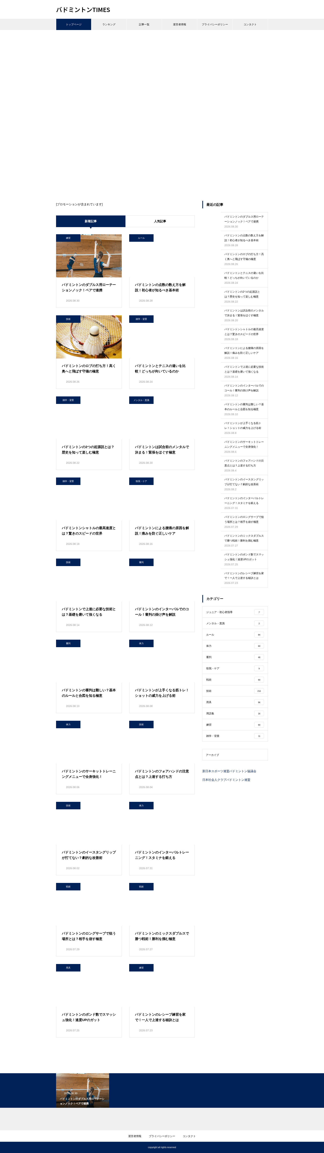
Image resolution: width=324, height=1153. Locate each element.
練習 (68, 238)
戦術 (68, 886)
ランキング (109, 24)
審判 (141, 562)
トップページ (74, 24)
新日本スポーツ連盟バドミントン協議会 (229, 771)
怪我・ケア (141, 481)
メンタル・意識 (141, 400)
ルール (141, 238)
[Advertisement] (162, 58)
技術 (68, 319)
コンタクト (250, 24)
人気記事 (160, 221)
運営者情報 (179, 24)
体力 (141, 643)
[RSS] (59, 1147)
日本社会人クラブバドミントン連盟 (226, 779)
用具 (68, 967)
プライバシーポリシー (215, 24)
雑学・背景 (141, 319)
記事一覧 (144, 24)
